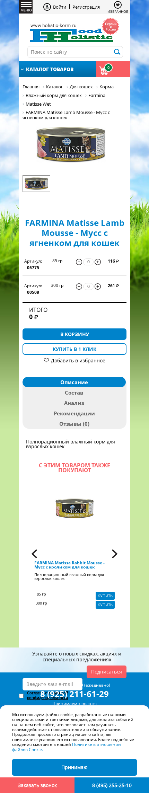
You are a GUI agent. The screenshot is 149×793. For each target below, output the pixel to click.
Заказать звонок (37, 785)
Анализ (74, 402)
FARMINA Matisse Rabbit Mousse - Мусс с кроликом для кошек (69, 565)
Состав (74, 392)
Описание (74, 382)
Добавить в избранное (78, 360)
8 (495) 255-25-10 (112, 785)
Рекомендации (74, 413)
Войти (59, 7)
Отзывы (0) (74, 423)
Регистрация (86, 7)
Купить (105, 595)
